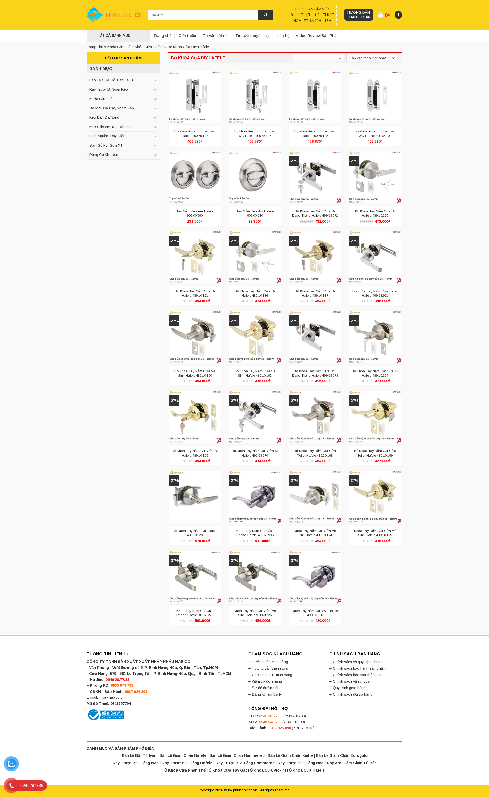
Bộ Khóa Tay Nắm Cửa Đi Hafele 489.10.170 (375, 213)
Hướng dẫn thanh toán (359, 14)
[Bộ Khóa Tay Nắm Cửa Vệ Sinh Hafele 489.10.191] (255, 337)
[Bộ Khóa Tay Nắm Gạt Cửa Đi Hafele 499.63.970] (255, 417)
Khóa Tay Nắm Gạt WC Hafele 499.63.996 (315, 613)
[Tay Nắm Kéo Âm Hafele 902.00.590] (195, 177)
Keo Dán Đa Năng (104, 117)
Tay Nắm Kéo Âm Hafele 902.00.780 (255, 213)
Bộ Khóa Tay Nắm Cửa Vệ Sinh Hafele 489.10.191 (255, 373)
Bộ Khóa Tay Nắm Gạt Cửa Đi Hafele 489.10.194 (375, 373)
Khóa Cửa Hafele (149, 47)
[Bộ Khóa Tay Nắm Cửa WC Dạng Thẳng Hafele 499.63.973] (315, 337)
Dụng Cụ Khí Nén (103, 155)
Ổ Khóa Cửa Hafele (307, 770)
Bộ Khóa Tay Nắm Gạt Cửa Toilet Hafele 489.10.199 (375, 453)
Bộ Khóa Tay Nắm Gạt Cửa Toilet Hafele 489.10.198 (315, 453)
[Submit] (265, 15)
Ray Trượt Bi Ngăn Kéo (108, 89)
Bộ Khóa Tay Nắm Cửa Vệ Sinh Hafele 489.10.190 (194, 373)
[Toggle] (155, 80)
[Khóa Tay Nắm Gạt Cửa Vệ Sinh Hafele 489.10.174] (315, 497)
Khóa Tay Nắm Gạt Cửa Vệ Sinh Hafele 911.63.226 (255, 613)
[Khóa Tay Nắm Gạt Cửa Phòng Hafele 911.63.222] (195, 577)
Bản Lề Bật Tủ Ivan (139, 755)
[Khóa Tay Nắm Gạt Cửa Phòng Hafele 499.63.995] (255, 497)
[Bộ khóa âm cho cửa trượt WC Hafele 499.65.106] (255, 97)
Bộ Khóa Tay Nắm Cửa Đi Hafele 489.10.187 (315, 293)
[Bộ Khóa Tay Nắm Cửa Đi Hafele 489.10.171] (195, 257)
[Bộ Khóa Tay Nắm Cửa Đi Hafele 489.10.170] (375, 177)
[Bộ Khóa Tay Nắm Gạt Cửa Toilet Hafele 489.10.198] (315, 417)
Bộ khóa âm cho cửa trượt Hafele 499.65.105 (314, 133)
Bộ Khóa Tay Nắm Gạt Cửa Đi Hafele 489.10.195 (195, 453)
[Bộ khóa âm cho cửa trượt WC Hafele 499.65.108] (375, 97)
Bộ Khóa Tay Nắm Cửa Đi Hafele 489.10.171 (195, 293)
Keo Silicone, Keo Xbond (110, 127)
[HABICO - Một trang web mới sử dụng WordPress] (113, 15)
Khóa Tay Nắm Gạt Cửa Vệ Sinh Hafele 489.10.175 (375, 533)
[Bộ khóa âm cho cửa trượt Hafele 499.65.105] (315, 97)
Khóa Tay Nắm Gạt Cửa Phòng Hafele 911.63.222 (194, 613)
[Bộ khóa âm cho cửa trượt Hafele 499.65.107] (195, 97)
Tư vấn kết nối (216, 35)
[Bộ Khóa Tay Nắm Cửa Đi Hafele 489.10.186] (255, 257)
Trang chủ (162, 35)
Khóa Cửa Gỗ (118, 47)
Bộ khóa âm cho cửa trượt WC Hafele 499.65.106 (254, 133)
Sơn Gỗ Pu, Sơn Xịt (105, 145)
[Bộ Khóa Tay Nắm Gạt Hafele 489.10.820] (195, 497)
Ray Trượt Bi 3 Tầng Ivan (136, 763)
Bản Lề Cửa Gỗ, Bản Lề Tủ (111, 80)
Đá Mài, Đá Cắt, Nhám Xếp (111, 108)
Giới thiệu (187, 35)
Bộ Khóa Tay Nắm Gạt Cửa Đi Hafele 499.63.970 (255, 453)
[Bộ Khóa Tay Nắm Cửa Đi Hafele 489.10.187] (315, 257)
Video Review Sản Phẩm (317, 35)
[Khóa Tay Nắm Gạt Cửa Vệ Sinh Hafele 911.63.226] (255, 577)
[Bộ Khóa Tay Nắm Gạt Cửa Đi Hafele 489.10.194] (375, 337)
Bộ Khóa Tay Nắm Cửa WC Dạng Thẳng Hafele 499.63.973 (315, 373)
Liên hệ (282, 35)
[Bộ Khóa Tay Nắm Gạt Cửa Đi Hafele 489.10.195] (195, 417)
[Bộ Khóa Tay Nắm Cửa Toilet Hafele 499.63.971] (375, 257)
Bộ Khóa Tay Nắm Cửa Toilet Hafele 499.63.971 (374, 293)
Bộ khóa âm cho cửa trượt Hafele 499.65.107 (194, 133)
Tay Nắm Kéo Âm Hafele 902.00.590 (194, 213)
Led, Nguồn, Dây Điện (107, 136)
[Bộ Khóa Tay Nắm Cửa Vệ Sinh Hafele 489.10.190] (195, 337)
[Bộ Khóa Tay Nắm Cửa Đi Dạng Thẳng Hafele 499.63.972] (315, 177)
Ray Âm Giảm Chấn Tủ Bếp (352, 763)
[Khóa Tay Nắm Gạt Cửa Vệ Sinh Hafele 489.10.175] (375, 497)
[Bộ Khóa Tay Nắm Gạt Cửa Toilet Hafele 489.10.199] (375, 417)
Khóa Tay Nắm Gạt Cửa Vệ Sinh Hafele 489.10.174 (315, 533)
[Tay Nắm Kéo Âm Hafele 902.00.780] (255, 177)
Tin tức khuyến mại (252, 35)
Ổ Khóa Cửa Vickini (268, 770)
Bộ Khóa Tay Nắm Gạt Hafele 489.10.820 (195, 533)
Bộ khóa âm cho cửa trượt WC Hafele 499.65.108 (375, 133)
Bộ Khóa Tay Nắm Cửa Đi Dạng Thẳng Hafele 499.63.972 (315, 213)
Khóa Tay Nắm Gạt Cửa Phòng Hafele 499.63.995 (255, 533)
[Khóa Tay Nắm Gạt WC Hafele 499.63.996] (315, 577)
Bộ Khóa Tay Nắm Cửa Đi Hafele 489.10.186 (255, 293)
